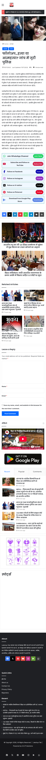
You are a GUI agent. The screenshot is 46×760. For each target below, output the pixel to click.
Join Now (38, 156)
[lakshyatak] (12, 5)
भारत (11, 49)
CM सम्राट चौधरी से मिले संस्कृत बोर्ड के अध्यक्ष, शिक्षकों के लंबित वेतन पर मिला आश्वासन (29, 515)
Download (38, 200)
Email (4, 396)
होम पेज (4, 679)
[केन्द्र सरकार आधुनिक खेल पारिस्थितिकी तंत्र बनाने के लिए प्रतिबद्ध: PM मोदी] (34, 321)
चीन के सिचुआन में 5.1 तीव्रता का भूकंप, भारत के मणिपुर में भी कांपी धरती (10, 336)
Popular (21, 472)
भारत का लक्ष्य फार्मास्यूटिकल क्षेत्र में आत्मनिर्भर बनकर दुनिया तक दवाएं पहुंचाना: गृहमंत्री (11, 306)
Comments (37, 472)
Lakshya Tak (37, 742)
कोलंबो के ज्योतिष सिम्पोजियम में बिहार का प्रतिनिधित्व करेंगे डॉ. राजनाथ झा (28, 481)
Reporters (5, 693)
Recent (7, 472)
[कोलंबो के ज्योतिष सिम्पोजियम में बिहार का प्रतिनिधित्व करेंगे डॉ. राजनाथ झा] (8, 482)
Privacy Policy (7, 689)
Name (4, 386)
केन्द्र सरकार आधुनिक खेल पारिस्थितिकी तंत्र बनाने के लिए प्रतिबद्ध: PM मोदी (33, 331)
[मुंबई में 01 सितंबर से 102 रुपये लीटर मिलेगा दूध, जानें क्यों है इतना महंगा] (34, 295)
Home (6, 44)
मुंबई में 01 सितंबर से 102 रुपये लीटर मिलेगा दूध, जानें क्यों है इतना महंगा (24, 12)
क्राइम (12, 44)
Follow (39, 171)
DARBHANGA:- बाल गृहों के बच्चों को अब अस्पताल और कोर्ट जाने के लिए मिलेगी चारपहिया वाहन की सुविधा (29, 525)
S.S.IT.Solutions (27, 746)
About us (5, 682)
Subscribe (38, 164)
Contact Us (6, 686)
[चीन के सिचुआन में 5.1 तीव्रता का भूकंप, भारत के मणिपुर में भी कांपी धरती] (12, 324)
